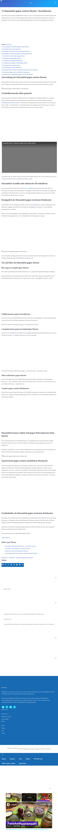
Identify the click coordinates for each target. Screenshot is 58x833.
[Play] (44, 797)
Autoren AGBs (5, 719)
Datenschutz (15, 748)
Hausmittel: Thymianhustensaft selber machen (17, 548)
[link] (8, 804)
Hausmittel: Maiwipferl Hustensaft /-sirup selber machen (20, 546)
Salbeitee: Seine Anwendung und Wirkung (16, 551)
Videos (3, 733)
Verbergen (8, 44)
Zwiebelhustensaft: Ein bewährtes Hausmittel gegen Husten (21, 553)
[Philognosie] (5, 1)
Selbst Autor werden (6, 716)
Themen (3, 728)
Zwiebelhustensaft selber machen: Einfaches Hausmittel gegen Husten (28, 805)
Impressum (9, 748)
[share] (49, 804)
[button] (55, 3)
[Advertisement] (29, 490)
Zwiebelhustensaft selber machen (10, 102)
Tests (3, 730)
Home (3, 725)
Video (21, 614)
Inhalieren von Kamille (27, 188)
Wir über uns (5, 713)
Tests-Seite (47, 624)
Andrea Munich (6, 537)
